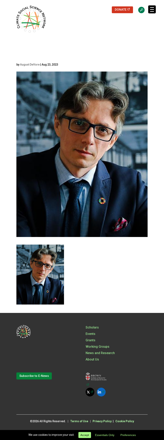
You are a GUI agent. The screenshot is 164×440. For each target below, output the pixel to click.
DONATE (124, 9)
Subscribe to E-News (34, 376)
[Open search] (139, 10)
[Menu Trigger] (152, 9)
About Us (92, 359)
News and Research (100, 353)
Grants (90, 340)
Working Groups (97, 346)
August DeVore (30, 64)
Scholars (92, 327)
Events (90, 334)
